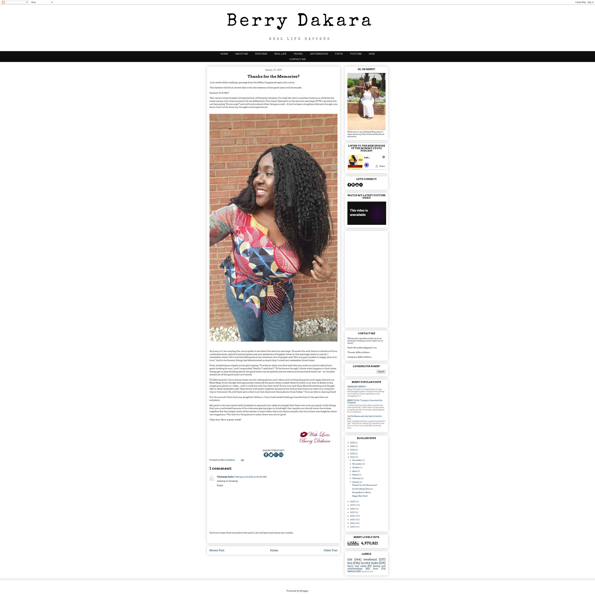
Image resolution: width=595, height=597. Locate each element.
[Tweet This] (271, 456)
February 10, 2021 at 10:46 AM (251, 477)
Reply (220, 485)
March (355, 475)
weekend (370, 559)
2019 (352, 505)
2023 (352, 450)
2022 (352, 453)
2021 (352, 457)
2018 (352, 509)
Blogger (304, 591)
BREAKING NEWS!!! (356, 386)
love (375, 568)
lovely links (369, 563)
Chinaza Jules (225, 477)
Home (274, 550)
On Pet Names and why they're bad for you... (364, 417)
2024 (352, 446)
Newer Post (216, 550)
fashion (351, 571)
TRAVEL (298, 54)
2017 (352, 512)
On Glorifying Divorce (362, 489)
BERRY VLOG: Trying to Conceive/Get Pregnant (364, 401)
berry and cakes (356, 566)
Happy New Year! (360, 496)
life (349, 559)
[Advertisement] (366, 278)
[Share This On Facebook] (266, 456)
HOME (224, 54)
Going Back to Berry (361, 492)
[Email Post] (280, 456)
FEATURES (261, 54)
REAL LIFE (280, 54)
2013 (352, 527)
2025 (352, 442)
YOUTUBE (356, 54)
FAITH (339, 54)
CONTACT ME (297, 59)
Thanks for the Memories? (364, 485)
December (357, 460)
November (357, 464)
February (356, 478)
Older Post (330, 550)
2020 (353, 501)
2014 (352, 523)
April (354, 471)
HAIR (372, 54)
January (356, 482)
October (356, 467)
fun (350, 563)
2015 (352, 519)
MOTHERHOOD (319, 54)
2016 (352, 516)
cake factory (365, 571)
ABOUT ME (241, 54)
